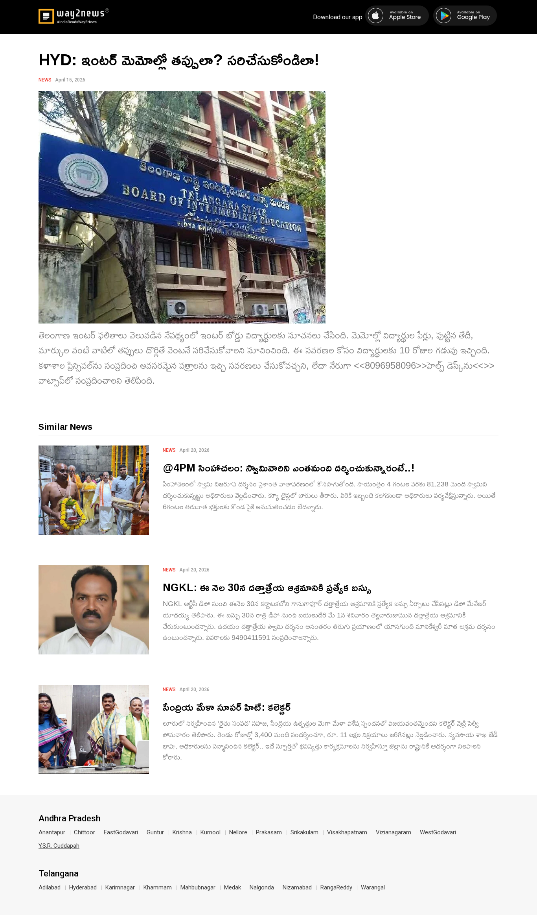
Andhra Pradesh (70, 818)
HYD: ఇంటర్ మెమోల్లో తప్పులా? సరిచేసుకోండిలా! (179, 59)
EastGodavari (121, 832)
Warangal (373, 887)
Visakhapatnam (347, 832)
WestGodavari (438, 832)
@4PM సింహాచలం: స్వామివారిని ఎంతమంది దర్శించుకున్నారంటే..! (289, 467)
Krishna (182, 832)
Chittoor (84, 832)
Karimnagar (120, 887)
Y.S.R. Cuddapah (59, 845)
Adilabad (50, 887)
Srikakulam (304, 832)
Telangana (59, 873)
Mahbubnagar (197, 887)
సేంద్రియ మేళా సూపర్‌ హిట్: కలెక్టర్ (227, 707)
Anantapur (52, 832)
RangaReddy (336, 887)
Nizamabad (297, 887)
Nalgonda (262, 887)
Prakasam (269, 832)
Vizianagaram (393, 832)
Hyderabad (83, 887)
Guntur (155, 832)
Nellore (238, 832)
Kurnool (210, 832)
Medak (232, 887)
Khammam (157, 887)
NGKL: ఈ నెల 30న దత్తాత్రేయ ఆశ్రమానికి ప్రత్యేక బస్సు (267, 587)
